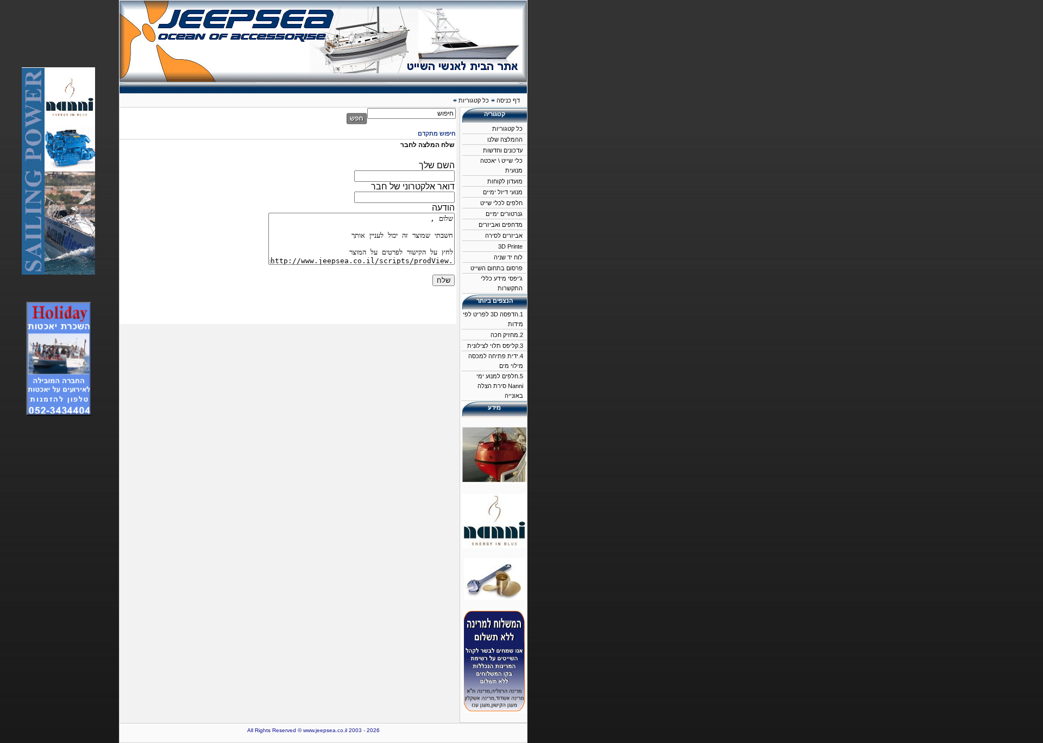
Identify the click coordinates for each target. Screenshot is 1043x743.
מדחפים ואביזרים (501, 224)
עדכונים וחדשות (503, 150)
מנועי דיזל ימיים (503, 192)
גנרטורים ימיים (504, 214)
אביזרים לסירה (504, 235)
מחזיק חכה (504, 335)
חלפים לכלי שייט (501, 203)
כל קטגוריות (507, 128)
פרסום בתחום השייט (496, 268)
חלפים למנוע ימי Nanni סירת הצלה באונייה (499, 386)
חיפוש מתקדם (437, 133)
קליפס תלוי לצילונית (492, 345)
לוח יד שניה (508, 257)
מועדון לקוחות (505, 181)
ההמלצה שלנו (505, 139)
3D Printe (510, 246)
